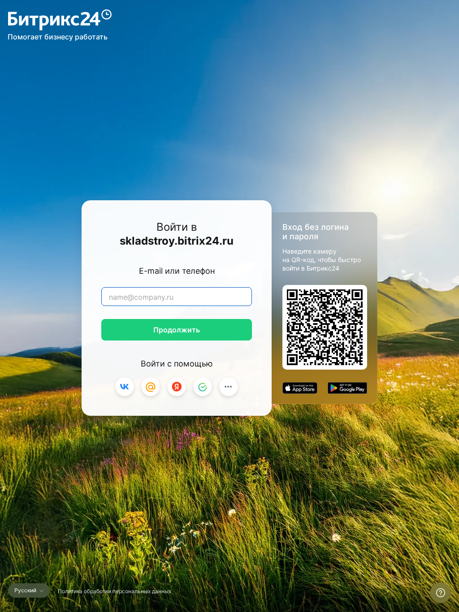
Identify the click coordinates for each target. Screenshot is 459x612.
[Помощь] (440, 592)
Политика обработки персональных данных (114, 591)
